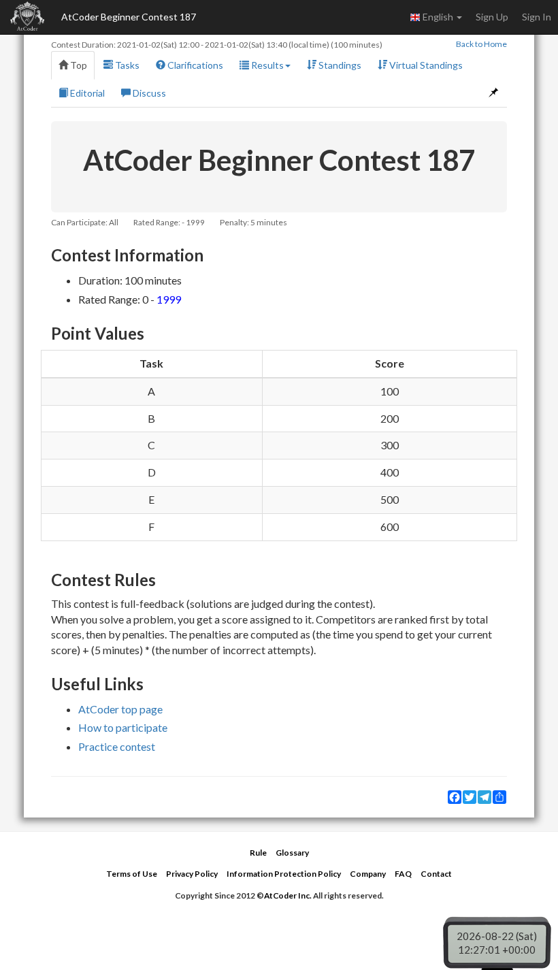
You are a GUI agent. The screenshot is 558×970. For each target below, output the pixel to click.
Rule (258, 852)
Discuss (148, 93)
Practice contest (116, 746)
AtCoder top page (120, 708)
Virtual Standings (425, 65)
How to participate (122, 727)
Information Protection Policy (284, 874)
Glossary (292, 852)
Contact (436, 874)
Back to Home (481, 44)
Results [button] (266, 65)
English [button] (438, 16)
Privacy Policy (192, 874)
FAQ (403, 874)
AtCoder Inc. (288, 895)
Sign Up (492, 16)
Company (368, 874)
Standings (338, 65)
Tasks (126, 65)
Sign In (536, 16)
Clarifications (194, 65)
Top (77, 65)
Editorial (86, 93)
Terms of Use (131, 874)
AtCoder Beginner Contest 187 (128, 16)
